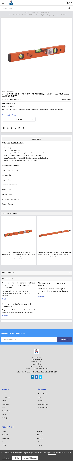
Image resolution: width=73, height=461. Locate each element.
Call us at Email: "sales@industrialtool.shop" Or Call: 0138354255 (36, 372)
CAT (3, 442)
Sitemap (4, 418)
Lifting (40, 400)
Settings (7, 458)
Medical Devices (43, 394)
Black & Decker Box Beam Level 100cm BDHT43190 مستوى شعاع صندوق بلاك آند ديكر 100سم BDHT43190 (54, 253)
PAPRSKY (5, 435)
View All (39, 445)
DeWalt (39, 431)
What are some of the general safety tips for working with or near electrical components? (18, 285)
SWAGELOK (5, 438)
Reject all (16, 458)
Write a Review (66, 99)
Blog (3, 407)
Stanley (4, 431)
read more (5, 299)
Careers (4, 414)
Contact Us (5, 404)
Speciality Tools (43, 407)
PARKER (40, 438)
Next (70, 213)
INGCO (4, 445)
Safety (40, 397)
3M (38, 442)
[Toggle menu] (2, 2)
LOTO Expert (6, 397)
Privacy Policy (6, 411)
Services (4, 400)
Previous (68, 213)
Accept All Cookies (30, 458)
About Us (5, 394)
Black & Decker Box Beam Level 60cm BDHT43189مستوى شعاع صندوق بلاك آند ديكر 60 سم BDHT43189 (18, 254)
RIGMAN (39, 435)
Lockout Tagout (43, 404)
